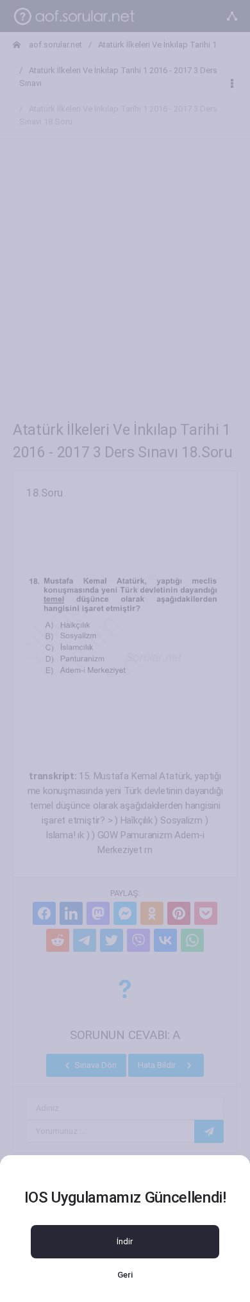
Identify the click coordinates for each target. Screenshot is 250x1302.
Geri (125, 1275)
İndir (125, 1241)
